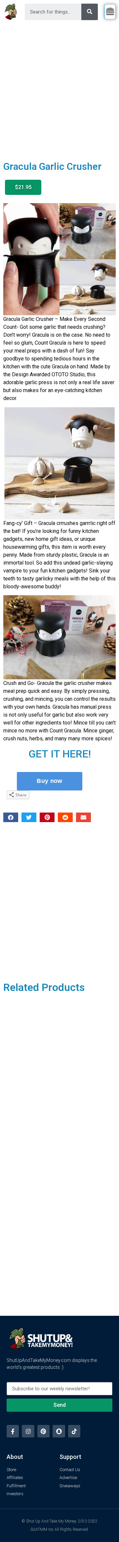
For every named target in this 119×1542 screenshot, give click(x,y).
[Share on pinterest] (47, 817)
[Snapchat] (59, 1431)
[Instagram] (28, 1431)
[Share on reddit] (65, 817)
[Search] (89, 12)
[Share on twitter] (28, 817)
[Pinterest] (43, 1431)
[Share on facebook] (10, 817)
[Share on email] (83, 817)
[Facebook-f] (13, 1431)
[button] (23, 187)
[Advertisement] (59, 86)
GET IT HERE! (59, 754)
